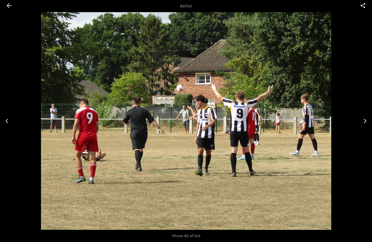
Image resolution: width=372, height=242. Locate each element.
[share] (363, 6)
